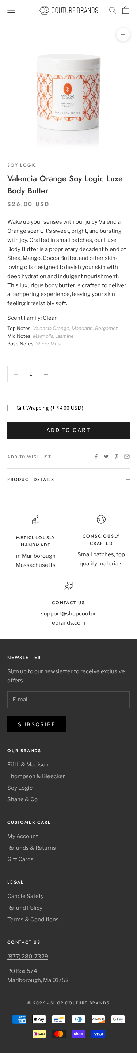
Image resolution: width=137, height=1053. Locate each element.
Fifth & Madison (28, 764)
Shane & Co (22, 799)
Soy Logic (22, 165)
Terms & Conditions (33, 919)
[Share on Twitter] (106, 456)
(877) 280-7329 (27, 956)
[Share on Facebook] (96, 456)
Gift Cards (20, 859)
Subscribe (37, 724)
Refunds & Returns (31, 848)
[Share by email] (127, 456)
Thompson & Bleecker (36, 776)
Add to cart (68, 430)
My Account (22, 836)
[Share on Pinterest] (116, 456)
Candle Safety (25, 896)
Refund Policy (24, 908)
